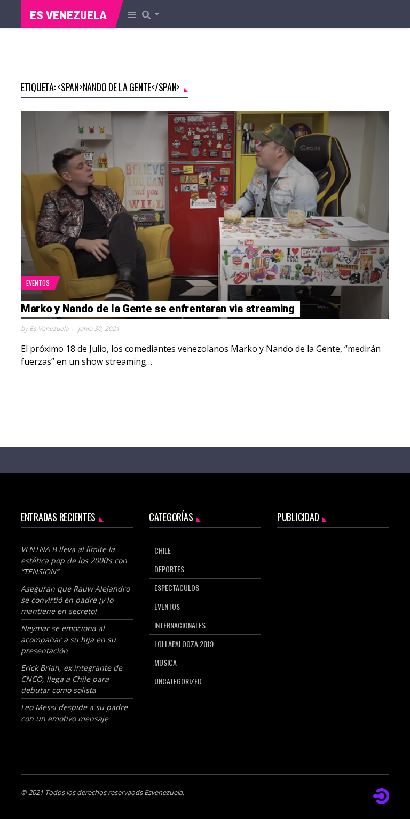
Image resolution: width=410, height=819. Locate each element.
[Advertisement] (333, 594)
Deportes (169, 568)
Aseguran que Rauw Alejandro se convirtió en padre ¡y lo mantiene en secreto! (75, 600)
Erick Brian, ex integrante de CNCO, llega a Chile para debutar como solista (71, 679)
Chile (162, 550)
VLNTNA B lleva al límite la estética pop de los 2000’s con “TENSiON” (74, 560)
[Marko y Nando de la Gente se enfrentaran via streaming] (205, 215)
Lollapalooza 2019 (184, 643)
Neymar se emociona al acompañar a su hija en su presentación (68, 639)
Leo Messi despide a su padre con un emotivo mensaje (74, 712)
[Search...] (154, 14)
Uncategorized (178, 681)
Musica (165, 662)
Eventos (38, 282)
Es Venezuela (68, 15)
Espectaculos (176, 587)
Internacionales (180, 625)
